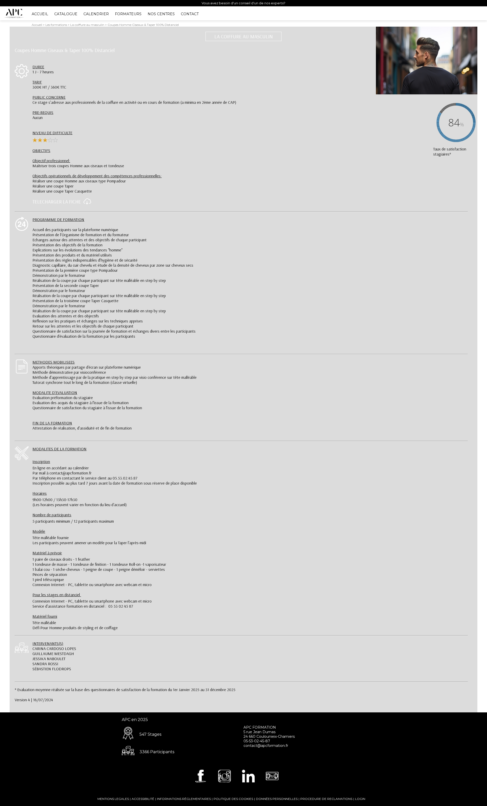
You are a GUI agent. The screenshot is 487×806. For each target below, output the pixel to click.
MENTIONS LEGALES (113, 799)
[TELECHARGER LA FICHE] (86, 203)
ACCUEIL (40, 14)
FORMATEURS (128, 14)
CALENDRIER (96, 14)
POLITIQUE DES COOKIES (233, 799)
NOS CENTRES (161, 14)
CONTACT (190, 14)
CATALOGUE (65, 14)
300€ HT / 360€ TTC (49, 84)
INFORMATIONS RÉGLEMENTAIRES (184, 799)
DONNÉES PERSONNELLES (277, 799)
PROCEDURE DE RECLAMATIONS (326, 799)
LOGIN (360, 799)
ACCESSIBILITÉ (143, 799)
